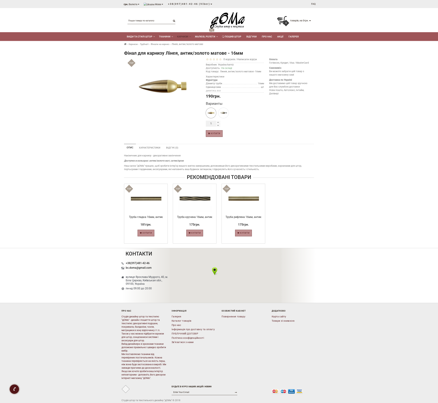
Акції (280, 36)
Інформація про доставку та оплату (193, 329)
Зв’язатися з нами (183, 342)
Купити (215, 133)
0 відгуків (228, 59)
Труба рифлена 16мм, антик (243, 217)
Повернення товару (233, 316)
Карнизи (182, 36)
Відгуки (251, 36)
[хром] (223, 113)
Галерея (293, 36)
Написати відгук (247, 59)
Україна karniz (226, 64)
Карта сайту (279, 316)
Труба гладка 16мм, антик (146, 217)
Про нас (267, 36)
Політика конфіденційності (188, 338)
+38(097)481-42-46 (138, 263)
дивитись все (213, 90)
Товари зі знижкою (283, 320)
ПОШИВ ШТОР (232, 36)
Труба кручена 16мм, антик (194, 217)
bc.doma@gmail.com (139, 267)
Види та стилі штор (139, 36)
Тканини (164, 36)
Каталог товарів (181, 320)
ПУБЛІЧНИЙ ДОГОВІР (185, 333)
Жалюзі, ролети (205, 35)
